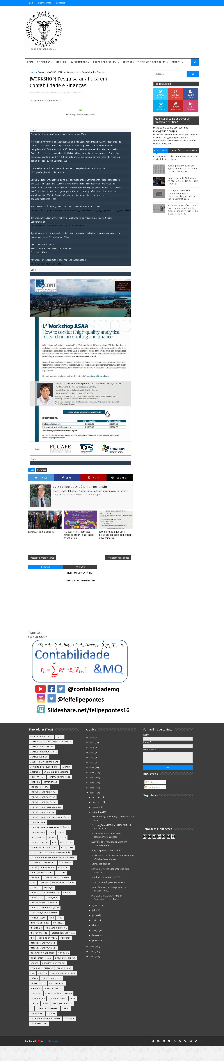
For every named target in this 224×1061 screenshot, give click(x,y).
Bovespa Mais (37, 777)
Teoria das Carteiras (48, 1008)
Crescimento (37, 837)
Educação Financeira (41, 873)
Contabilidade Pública (42, 812)
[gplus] (158, 1041)
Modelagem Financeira (42, 953)
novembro (97, 802)
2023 (92, 747)
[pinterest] (164, 1041)
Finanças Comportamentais (45, 893)
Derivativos (66, 842)
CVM (54, 842)
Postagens (152, 782)
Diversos (35, 862)
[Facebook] (185, 3)
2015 (92, 787)
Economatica (48, 867)
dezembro (97, 797)
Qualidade (35, 988)
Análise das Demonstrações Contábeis (51, 742)
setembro (97, 812)
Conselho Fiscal (39, 787)
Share (69, 478)
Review (68, 993)
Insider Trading (38, 933)
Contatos (60, 3)
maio (95, 920)
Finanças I (68, 893)
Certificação (50, 782)
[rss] (180, 1041)
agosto (96, 905)
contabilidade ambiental (43, 792)
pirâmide (48, 968)
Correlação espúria (100, 863)
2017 (92, 777)
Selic (73, 998)
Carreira (35, 782)
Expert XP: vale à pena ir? (41, 531)
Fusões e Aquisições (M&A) (44, 908)
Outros (176, 62)
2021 (92, 757)
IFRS (60, 918)
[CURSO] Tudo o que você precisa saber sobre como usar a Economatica (115, 534)
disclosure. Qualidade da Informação (50, 852)
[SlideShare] (190, 3)
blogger (45, 567)
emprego (35, 878)
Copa (51, 832)
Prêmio (34, 978)
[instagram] (190, 1041)
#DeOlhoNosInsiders (41, 737)
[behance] (185, 1041)
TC (31, 1008)
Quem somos (44, 3)
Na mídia (61, 62)
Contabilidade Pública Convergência (49, 817)
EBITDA (33, 867)
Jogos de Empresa (47, 938)
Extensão (35, 888)
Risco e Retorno (57, 998)
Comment (122, 478)
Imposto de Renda (39, 923)
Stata (45, 1003)
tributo (52, 1013)
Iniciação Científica (56, 928)
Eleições (61, 873)
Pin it (95, 478)
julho (95, 910)
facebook (80, 567)
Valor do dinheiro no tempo (45, 1018)
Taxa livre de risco (62, 1003)
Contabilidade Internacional (45, 807)
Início (30, 3)
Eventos (42, 72)
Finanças (49, 888)
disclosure (67, 847)
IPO (32, 938)
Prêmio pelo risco (52, 978)
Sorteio (34, 1003)
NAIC (49, 958)
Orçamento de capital (53, 963)
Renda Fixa (36, 993)
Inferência (36, 928)
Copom (61, 832)
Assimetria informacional (44, 762)
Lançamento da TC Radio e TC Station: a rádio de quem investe (183, 181)
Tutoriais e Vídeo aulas (151, 62)
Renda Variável (53, 993)
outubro (96, 807)
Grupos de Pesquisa (105, 62)
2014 (92, 792)
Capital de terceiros (59, 777)
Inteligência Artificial (63, 933)
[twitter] (153, 1041)
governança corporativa (43, 913)
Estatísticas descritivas (56, 878)
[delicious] (196, 1041)
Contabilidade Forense (42, 797)
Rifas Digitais (37, 998)
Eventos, (78, 92)
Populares (160, 150)
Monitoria (63, 953)
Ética (33, 883)
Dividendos (50, 862)
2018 (92, 772)
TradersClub (37, 1013)
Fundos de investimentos (44, 903)
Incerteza (58, 923)
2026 (92, 737)
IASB (52, 918)
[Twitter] (196, 3)
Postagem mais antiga (118, 557)
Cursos (52, 837)
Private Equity (38, 983)
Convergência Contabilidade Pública (49, 827)
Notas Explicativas (65, 958)
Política (42, 973)
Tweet (43, 478)
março (95, 930)
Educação (63, 867)
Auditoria (35, 772)
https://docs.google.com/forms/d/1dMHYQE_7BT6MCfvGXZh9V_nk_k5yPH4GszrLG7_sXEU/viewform (82, 210)
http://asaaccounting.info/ (46, 264)
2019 (92, 767)
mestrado (66, 938)
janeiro (96, 940)
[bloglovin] (169, 1041)
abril (94, 925)
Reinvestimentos (54, 988)
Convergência (37, 822)
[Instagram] (180, 3)
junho (95, 915)
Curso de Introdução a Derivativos (108, 882)
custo (63, 837)
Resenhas (128, 62)
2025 (92, 742)
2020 (92, 762)
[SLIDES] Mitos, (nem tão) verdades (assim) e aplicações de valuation (79, 534)
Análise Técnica (38, 757)
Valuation (69, 1018)
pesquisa (35, 968)
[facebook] (148, 1041)
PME (32, 973)
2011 (92, 956)
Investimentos (78, 62)
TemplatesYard (50, 1041)
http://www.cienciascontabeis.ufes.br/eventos (57, 225)
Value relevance (39, 1023)
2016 (92, 782)
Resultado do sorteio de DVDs (106, 877)
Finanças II (36, 898)
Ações (60, 737)
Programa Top (56, 983)
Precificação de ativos (63, 973)
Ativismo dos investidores (44, 767)
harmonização (38, 918)
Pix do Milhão (64, 968)
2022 (92, 752)
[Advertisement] (143, 32)
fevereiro (96, 935)
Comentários (176, 151)
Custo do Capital (39, 842)
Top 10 (65, 1008)
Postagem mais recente (42, 557)
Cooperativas (37, 832)
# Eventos (41, 469)
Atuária (66, 767)
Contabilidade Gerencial (43, 802)
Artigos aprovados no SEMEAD (106, 850)
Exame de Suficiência (63, 883)
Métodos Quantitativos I (43, 948)
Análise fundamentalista (43, 752)
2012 (92, 951)
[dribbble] (174, 1041)
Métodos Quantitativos (42, 943)
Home (30, 62)
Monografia (36, 958)
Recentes (191, 150)
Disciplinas (43, 62)
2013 (92, 946)
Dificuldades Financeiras (43, 847)
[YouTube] (174, 3)
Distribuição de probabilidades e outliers (53, 857)
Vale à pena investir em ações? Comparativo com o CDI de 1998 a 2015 (183, 169)
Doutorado (65, 862)
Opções (34, 963)
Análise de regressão (41, 747)
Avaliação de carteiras (56, 772)
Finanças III (52, 898)
